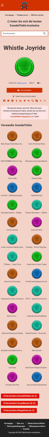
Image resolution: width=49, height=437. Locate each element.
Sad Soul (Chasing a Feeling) (12, 333)
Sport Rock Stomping (12, 281)
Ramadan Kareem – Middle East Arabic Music (18, 213)
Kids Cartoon (37, 350)
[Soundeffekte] (24, 5)
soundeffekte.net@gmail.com (22, 117)
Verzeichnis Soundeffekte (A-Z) (21, 396)
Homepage (9, 15)
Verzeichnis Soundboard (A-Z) (20, 403)
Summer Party (36, 230)
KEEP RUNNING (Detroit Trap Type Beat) (16, 161)
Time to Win (12, 178)
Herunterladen (26, 90)
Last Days (12, 368)
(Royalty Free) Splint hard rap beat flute (15, 350)
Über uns (20, 423)
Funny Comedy (12, 230)
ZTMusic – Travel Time (12, 264)
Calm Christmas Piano (36, 144)
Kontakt (26, 429)
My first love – (12, 316)
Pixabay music (22, 15)
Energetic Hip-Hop (12, 385)
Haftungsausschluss (37, 426)
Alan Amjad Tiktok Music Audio (12, 144)
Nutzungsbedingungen (16, 426)
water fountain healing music (12, 247)
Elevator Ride (37, 178)
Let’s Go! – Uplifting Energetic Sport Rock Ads (18, 195)
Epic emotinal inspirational (37, 385)
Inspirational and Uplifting (36, 316)
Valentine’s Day (36, 195)
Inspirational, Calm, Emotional (12, 299)
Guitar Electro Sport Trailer (37, 264)
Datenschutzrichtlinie (36, 423)
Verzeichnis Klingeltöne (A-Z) (19, 410)
